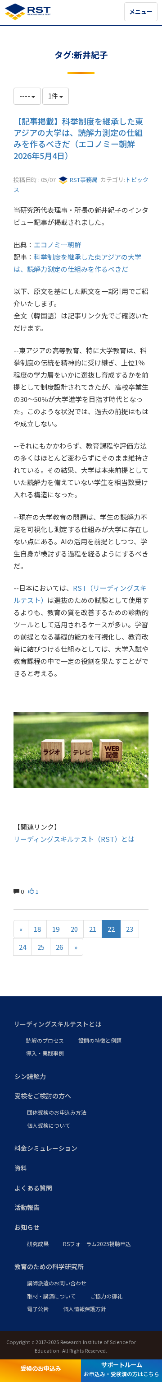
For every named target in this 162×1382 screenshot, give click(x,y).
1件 (53, 95)
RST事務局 (83, 179)
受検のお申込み (40, 1368)
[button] (81, 1024)
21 (92, 929)
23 (129, 929)
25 (41, 947)
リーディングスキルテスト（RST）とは (74, 839)
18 (37, 929)
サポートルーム (121, 1368)
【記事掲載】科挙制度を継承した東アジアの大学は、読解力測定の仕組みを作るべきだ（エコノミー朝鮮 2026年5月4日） (78, 138)
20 (74, 929)
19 (55, 929)
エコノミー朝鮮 (57, 244)
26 (59, 947)
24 (22, 947)
